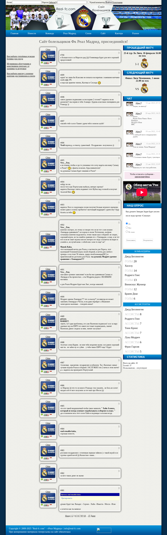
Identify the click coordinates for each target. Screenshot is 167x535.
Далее (93, 516)
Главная (14, 33)
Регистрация (117, 2)
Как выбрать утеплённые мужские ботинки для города (21, 57)
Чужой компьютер (97, 2)
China (48, 49)
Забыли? (52, 2)
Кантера (119, 33)
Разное (135, 33)
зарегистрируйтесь (142, 177)
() (46, 63)
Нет (129, 228)
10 (85, 516)
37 (89, 516)
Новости (32, 33)
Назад (67, 516)
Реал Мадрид (69, 33)
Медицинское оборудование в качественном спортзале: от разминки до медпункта (19, 66)
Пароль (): (49, 2)
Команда (50, 33)
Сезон (88, 33)
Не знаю (131, 232)
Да (129, 224)
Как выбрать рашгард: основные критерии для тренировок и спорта (21, 74)
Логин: (9, 2)
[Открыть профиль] (128, 105)
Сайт (103, 33)
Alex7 (138, 103)
